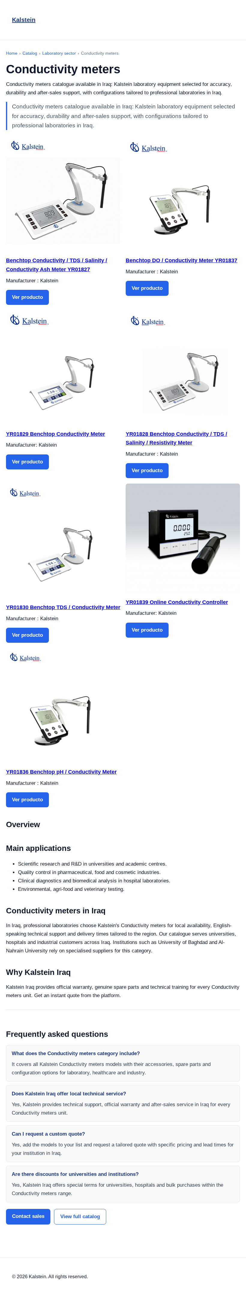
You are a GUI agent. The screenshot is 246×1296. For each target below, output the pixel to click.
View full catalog (80, 1216)
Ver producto (27, 297)
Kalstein (23, 20)
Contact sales (28, 1216)
